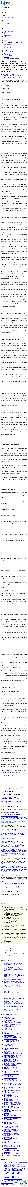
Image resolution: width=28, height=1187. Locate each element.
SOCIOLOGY (7, 1135)
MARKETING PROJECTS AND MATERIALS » (14, 1011)
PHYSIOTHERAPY (9, 1114)
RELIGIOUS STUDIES (10, 1129)
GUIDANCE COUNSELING (11, 1074)
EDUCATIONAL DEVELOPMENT (13, 1053)
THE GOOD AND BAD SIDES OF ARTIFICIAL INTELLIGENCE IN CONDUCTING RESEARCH (13, 1172)
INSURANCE (7, 1086)
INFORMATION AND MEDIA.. (12, 1083)
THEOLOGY (7, 1144)
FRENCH (6, 1068)
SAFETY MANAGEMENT (11, 1130)
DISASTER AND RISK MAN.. (12, 1048)
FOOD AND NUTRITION (10, 1064)
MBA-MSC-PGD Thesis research (12, 47)
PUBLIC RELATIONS (10, 1123)
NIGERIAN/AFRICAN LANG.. (12, 1107)
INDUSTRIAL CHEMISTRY (11, 1082)
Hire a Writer (7, 29)
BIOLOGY (6, 1032)
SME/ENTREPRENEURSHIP (11, 1134)
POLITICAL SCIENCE (10, 1115)
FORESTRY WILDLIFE (10, 1067)
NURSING (6, 1109)
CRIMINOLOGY (8, 1044)
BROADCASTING (9, 1035)
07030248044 (5, 7)
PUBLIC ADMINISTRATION (11, 1121)
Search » (3, 906)
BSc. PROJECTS (8, 46)
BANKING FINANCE (9, 1029)
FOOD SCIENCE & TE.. (10, 1066)
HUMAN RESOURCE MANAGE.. (13, 1080)
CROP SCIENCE (8, 1045)
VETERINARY (8, 1149)
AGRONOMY (7, 1025)
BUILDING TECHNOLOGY (11, 1036)
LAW (5, 1091)
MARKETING (7, 1098)
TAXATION (7, 1141)
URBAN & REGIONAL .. (10, 1148)
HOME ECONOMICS (9, 1079)
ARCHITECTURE (9, 1027)
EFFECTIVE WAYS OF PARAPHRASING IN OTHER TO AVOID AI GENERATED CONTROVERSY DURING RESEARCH (15, 1168)
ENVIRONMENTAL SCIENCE (12, 1057)
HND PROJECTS (8, 44)
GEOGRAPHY (7, 1070)
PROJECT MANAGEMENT (11, 1118)
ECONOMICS (7, 1049)
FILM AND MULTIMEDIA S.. (12, 1060)
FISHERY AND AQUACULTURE (13, 1063)
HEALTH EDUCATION (10, 1075)
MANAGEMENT (8, 1095)
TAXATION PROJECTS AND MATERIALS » (13, 987)
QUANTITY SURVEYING (11, 1126)
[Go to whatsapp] (24, 1182)
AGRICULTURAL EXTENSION (12, 1024)
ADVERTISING (8, 1020)
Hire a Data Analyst (8, 31)
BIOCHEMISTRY (8, 1031)
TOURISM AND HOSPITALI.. (12, 1145)
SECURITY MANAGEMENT (11, 1133)
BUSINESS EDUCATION (10, 1039)
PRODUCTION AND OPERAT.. (12, 1117)
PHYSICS (6, 1113)
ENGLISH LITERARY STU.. (11, 1056)
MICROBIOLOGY (9, 1106)
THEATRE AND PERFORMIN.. (12, 1142)
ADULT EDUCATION (10, 1018)
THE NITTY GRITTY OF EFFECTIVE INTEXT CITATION (14, 1175)
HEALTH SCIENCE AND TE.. (12, 1076)
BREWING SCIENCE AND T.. (12, 1033)
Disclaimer (3, 1185)
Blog (5, 32)
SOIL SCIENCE (8, 1137)
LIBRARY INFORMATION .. (11, 1092)
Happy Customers (8, 36)
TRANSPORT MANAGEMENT (12, 1146)
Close (8, 23)
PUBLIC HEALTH (9, 1122)
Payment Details (7, 35)
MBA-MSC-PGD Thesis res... (11, 1153)
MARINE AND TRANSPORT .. (12, 1096)
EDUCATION (7, 1051)
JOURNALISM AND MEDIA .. (12, 1090)
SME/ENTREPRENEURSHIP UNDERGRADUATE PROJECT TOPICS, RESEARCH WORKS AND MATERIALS (12, 76)
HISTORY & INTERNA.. (10, 1078)
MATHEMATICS (8, 1101)
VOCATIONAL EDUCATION (11, 1150)
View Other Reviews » (6, 942)
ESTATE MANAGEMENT (11, 1059)
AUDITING (7, 1028)
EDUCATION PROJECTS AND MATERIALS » (14, 979)
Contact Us (9, 12)
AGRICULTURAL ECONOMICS (12, 1022)
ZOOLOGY (7, 1152)
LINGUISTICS (7, 1094)
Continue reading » (13, 812)
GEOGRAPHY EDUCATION (11, 1071)
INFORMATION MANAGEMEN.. (13, 1084)
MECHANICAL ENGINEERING (12, 1103)
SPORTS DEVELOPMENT (11, 1138)
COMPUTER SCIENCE (10, 1043)
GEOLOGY (7, 1072)
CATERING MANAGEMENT (12, 1040)
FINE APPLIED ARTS (10, 1061)
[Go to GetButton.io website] (24, 1185)
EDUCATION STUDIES (10, 1052)
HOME (5, 40)
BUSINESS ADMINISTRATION (12, 1037)
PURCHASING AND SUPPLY (12, 1125)
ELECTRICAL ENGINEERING (12, 1055)
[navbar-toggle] (1, 15)
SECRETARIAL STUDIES (11, 1131)
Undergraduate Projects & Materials (9, 17)
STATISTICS (7, 1140)
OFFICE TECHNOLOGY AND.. (12, 1110)
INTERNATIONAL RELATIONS (12, 1087)
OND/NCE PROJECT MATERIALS (13, 42)
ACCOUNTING (8, 1017)
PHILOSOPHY (7, 1111)
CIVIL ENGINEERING (10, 1041)
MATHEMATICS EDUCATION (12, 1102)
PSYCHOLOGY (8, 1119)
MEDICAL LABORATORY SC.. (12, 1105)
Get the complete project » (7, 85)
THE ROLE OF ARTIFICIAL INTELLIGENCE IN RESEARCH (13, 1178)
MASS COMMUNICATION (11, 1099)
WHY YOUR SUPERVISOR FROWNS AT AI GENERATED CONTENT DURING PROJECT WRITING (15, 1164)
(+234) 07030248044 (12, 788)
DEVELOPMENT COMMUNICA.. (13, 1047)
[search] (18, 27)
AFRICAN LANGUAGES (10, 1021)
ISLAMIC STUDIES (9, 1088)
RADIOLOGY (7, 1127)
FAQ (7, 10)
